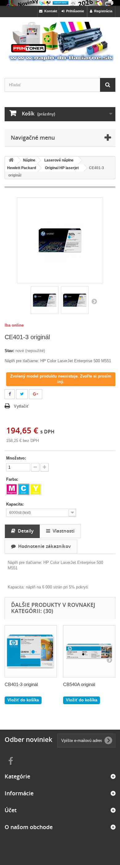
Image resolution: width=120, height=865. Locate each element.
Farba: (12, 479)
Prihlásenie (74, 11)
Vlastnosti (62, 531)
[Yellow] (36, 489)
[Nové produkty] (60, 3)
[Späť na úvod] (11, 160)
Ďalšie (94, 301)
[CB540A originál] (89, 651)
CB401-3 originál (21, 684)
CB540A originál (79, 684)
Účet (11, 810)
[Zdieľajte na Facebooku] (10, 394)
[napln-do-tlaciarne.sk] (60, 42)
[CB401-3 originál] (31, 651)
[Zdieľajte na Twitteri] (22, 394)
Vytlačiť (21, 406)
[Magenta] (12, 489)
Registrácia (102, 11)
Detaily (24, 531)
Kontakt (49, 11)
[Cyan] (24, 489)
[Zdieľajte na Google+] (35, 394)
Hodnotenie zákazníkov (43, 546)
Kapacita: (15, 504)
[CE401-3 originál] (44, 300)
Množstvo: (16, 458)
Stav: (9, 350)
